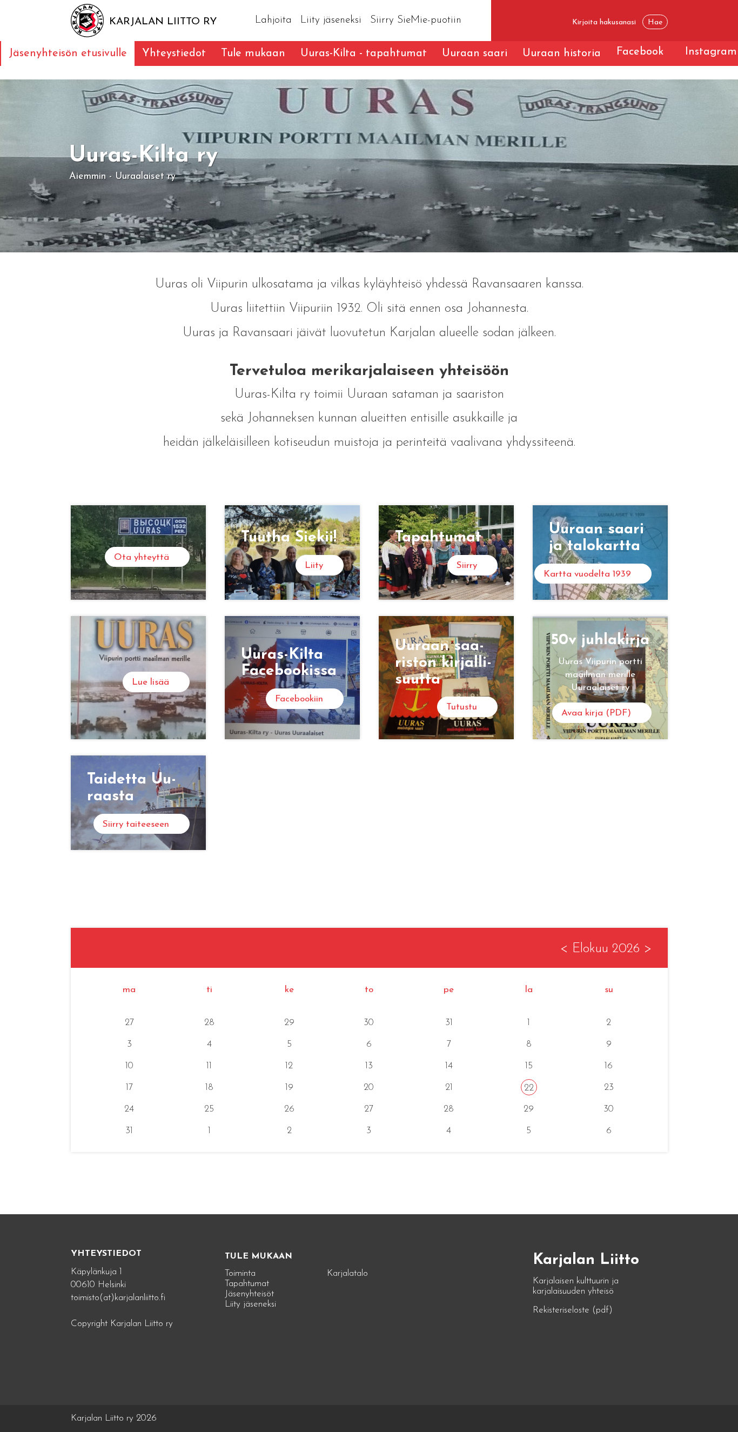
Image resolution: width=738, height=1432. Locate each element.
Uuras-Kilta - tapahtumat (363, 53)
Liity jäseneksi (330, 20)
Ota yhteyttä (141, 557)
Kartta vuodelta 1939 (587, 574)
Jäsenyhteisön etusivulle (68, 53)
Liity (314, 565)
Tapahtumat (247, 1283)
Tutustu (461, 707)
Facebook (639, 51)
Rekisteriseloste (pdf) (573, 1310)
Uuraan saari (474, 53)
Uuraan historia (561, 53)
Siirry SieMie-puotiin (415, 20)
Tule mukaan (253, 53)
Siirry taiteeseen (136, 824)
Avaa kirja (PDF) (596, 713)
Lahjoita (273, 20)
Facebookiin (299, 699)
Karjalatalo (347, 1273)
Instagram (711, 51)
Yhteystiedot (174, 53)
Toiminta (240, 1273)
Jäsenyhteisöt (249, 1294)
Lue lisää (150, 682)
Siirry (467, 565)
